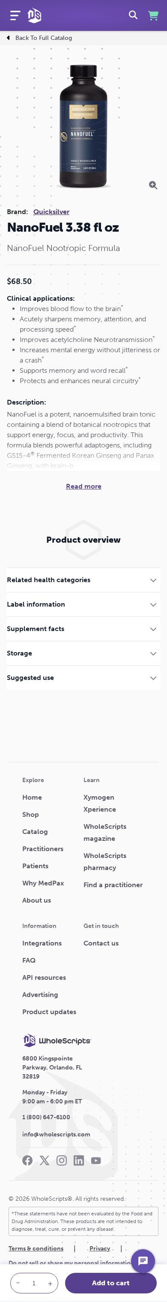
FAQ (29, 960)
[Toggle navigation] (15, 15)
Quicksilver (51, 212)
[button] (83, 580)
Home (32, 797)
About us (36, 900)
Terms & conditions (36, 1248)
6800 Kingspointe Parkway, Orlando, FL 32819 (52, 1067)
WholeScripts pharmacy (105, 862)
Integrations (42, 943)
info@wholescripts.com (56, 1134)
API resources (44, 977)
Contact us (101, 943)
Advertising (40, 995)
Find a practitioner (113, 885)
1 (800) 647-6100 (46, 1117)
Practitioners (42, 849)
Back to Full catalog (43, 38)
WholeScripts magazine (105, 832)
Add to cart (111, 1283)
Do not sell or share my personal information (71, 1263)
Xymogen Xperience (100, 803)
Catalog (35, 832)
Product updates (49, 1012)
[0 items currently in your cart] (152, 15)
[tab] (83, 580)
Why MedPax (43, 883)
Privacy (99, 1248)
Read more (83, 486)
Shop (30, 814)
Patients (35, 866)
